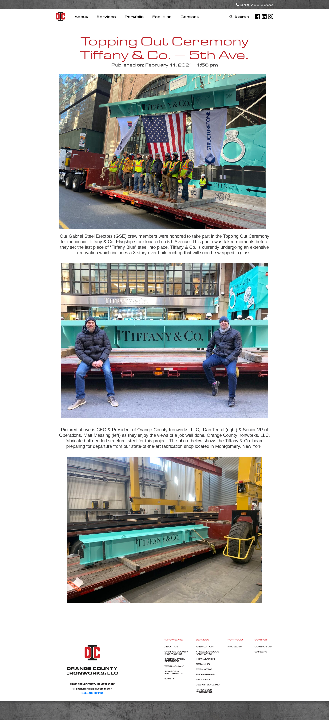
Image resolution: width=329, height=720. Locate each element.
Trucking (203, 679)
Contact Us (263, 646)
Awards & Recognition (173, 672)
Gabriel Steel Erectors (174, 660)
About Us (171, 646)
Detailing (203, 664)
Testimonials (174, 666)
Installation (205, 659)
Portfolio (134, 17)
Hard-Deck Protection (204, 690)
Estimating (204, 669)
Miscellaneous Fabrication (207, 652)
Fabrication (204, 646)
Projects (235, 646)
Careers (261, 651)
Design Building (208, 684)
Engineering (205, 674)
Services (106, 17)
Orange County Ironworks (176, 652)
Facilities (162, 17)
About (81, 17)
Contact (189, 17)
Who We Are (173, 639)
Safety (169, 678)
